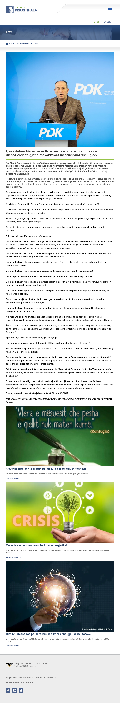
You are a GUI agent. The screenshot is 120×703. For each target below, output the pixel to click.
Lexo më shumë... (13, 478)
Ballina (12, 43)
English (108, 22)
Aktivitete (24, 43)
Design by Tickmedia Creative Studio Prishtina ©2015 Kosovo (31, 664)
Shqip (97, 22)
